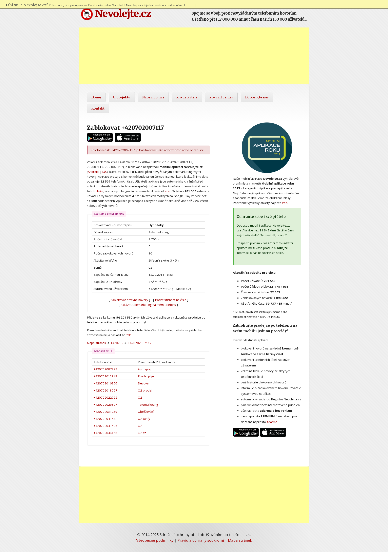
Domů (96, 97)
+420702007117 (140, 343)
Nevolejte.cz (122, 13)
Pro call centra (221, 97)
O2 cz (142, 433)
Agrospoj (144, 369)
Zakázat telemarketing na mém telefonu (148, 305)
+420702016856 (105, 383)
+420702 (117, 343)
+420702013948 (105, 376)
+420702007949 (105, 369)
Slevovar (144, 383)
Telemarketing (148, 404)
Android (93, 172)
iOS (104, 172)
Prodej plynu (146, 376)
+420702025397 (105, 404)
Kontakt (97, 108)
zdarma (272, 422)
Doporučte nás (257, 97)
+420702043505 (105, 426)
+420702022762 (105, 397)
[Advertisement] (194, 55)
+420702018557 (105, 390)
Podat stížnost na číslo (170, 300)
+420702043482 (105, 419)
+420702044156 (105, 433)
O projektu (121, 97)
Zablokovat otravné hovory (129, 300)
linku (100, 191)
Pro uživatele (186, 97)
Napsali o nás (153, 97)
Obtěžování (146, 412)
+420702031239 (105, 412)
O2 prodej (145, 390)
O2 (140, 397)
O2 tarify (144, 419)
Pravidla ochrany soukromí (200, 540)
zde (167, 191)
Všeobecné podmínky (154, 540)
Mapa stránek (96, 343)
